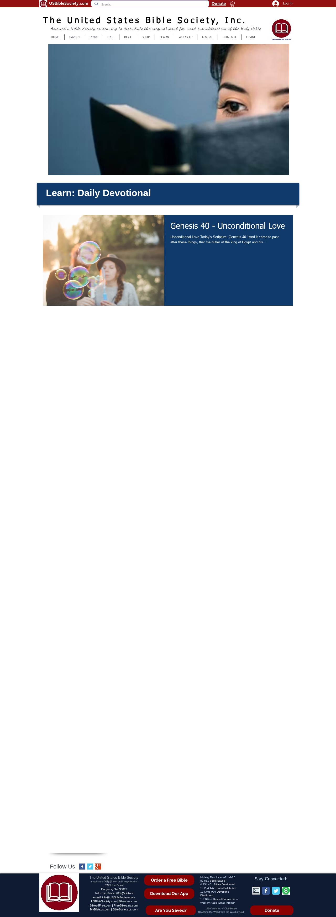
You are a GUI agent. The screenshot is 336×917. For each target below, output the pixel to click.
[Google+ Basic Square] (98, 867)
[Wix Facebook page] (266, 891)
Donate (219, 3)
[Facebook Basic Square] (82, 867)
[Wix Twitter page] (276, 891)
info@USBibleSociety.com (118, 897)
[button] (232, 4)
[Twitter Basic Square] (90, 867)
